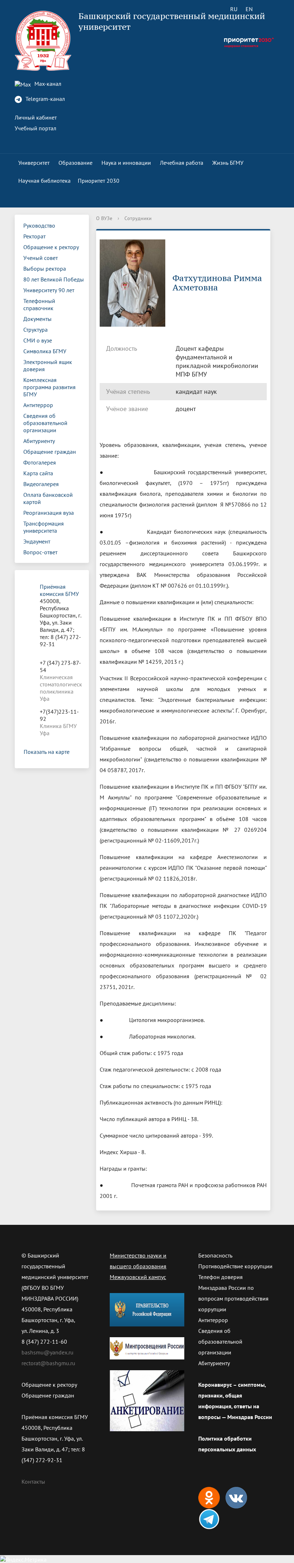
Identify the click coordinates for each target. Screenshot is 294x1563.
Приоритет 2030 (98, 180)
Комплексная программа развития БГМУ (49, 387)
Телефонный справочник (39, 304)
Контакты (33, 1481)
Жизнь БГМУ (227, 162)
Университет (33, 162)
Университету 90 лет (48, 290)
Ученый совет (40, 257)
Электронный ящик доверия (47, 365)
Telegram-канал (44, 98)
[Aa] (269, 9)
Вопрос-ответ (40, 552)
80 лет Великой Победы (53, 279)
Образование (75, 162)
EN (249, 9)
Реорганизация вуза (48, 512)
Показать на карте (47, 751)
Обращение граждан (49, 451)
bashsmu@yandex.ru (48, 1352)
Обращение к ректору (51, 247)
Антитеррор (38, 405)
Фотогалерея (39, 462)
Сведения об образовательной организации (45, 423)
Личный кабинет (36, 117)
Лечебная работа (181, 162)
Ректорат (34, 236)
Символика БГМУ (44, 351)
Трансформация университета (43, 527)
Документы (37, 318)
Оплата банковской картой (48, 498)
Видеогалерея (41, 483)
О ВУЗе (104, 218)
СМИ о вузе (37, 340)
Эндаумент (36, 541)
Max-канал (47, 83)
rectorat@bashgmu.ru (48, 1363)
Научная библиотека (44, 180)
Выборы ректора (44, 268)
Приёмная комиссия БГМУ (59, 590)
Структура (35, 329)
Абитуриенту (39, 440)
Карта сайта (38, 473)
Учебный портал (35, 128)
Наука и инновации (126, 162)
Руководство (39, 225)
